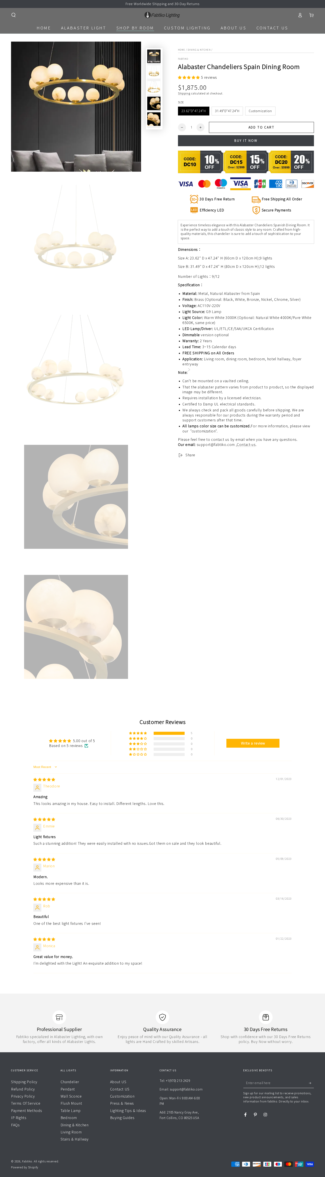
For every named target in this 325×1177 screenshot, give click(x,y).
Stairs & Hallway (75, 1139)
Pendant (68, 1089)
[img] (44, 779)
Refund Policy (23, 1089)
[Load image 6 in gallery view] (154, 119)
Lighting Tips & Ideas (128, 1110)
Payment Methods (26, 1110)
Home (181, 50)
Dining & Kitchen (199, 50)
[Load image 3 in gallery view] (154, 72)
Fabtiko (183, 59)
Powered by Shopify (24, 1167)
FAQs (15, 1125)
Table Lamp (71, 1110)
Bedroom (69, 1117)
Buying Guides (122, 1117)
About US (118, 1082)
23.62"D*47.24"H (194, 111)
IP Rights (18, 1117)
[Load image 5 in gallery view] (154, 103)
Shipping (184, 93)
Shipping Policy (24, 1082)
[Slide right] (189, 370)
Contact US (120, 1089)
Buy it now (246, 140)
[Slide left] (119, 370)
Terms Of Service (25, 1103)
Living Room (71, 1132)
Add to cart (262, 127)
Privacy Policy (23, 1096)
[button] (13, 15)
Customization (260, 111)
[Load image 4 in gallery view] (154, 87)
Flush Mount (71, 1103)
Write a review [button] (253, 743)
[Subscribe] (311, 1083)
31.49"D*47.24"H (227, 111)
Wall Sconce (71, 1096)
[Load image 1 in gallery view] (154, 56)
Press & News (122, 1103)
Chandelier (70, 1082)
